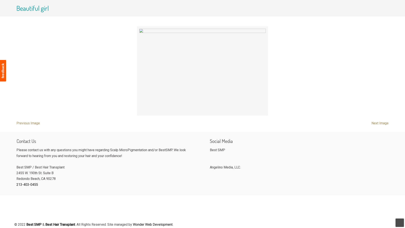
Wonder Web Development (153, 225)
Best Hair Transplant (60, 225)
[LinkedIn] (222, 174)
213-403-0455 (27, 185)
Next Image (380, 123)
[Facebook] (212, 157)
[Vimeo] (212, 174)
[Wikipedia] (217, 174)
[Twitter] (217, 157)
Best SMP (67, 16)
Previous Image (28, 123)
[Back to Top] (400, 222)
